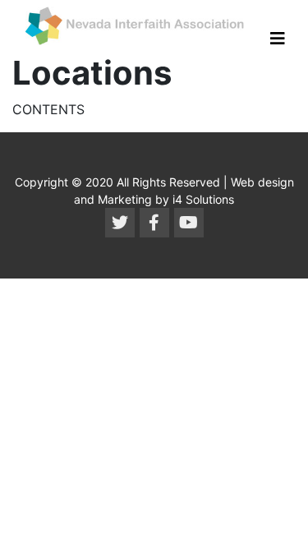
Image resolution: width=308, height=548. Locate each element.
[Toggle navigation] (278, 38)
